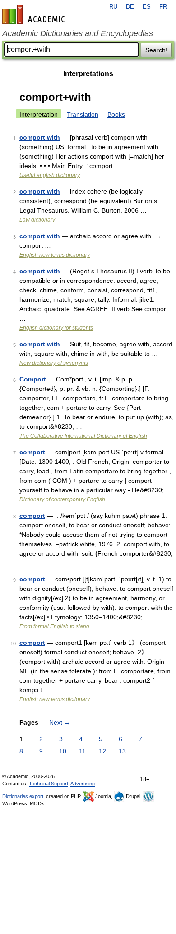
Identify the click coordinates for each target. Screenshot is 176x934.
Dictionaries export (22, 796)
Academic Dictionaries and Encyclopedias (77, 33)
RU (113, 7)
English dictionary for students (56, 328)
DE (130, 7)
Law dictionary (37, 220)
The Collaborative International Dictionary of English (83, 436)
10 (62, 751)
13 (122, 751)
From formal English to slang (54, 626)
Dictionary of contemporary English (62, 499)
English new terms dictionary (54, 255)
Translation (82, 114)
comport (32, 452)
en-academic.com (34, 14)
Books (116, 114)
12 (102, 751)
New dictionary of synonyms (53, 363)
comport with (39, 137)
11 (82, 751)
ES (147, 7)
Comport (32, 379)
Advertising (82, 783)
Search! (156, 50)
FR (163, 7)
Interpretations (88, 73)
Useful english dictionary (49, 175)
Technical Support (48, 783)
